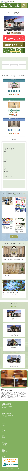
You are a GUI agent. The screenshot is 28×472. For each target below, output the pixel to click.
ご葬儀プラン (3, 436)
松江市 (3, 435)
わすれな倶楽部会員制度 (5, 451)
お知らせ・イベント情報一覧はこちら (14, 236)
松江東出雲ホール (5, 444)
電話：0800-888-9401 (4, 407)
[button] (22, 23)
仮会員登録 (3, 449)
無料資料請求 (3, 450)
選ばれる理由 (3, 430)
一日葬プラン (4, 438)
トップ (2, 429)
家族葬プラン (4, 437)
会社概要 (3, 452)
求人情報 (3, 457)
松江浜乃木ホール (5, 445)
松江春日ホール (5, 443)
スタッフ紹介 (3, 456)
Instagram (3, 425)
